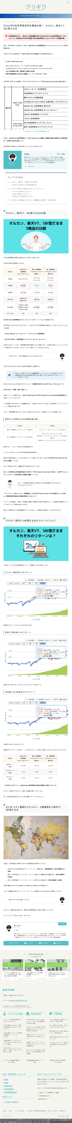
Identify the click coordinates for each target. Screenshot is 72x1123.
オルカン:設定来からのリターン (22, 191)
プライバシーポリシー (8, 1116)
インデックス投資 (19, 22)
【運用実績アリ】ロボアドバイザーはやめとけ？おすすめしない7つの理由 (12, 1042)
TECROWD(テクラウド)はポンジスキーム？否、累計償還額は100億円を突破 (35, 1021)
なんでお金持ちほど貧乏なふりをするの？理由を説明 (59, 1020)
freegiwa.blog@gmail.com (18, 1000)
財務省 (6, 1082)
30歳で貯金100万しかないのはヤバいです (59, 1037)
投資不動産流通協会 (10, 1092)
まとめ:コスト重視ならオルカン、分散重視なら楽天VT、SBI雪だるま (33, 200)
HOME (4, 1111)
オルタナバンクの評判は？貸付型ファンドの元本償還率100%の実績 (35, 1051)
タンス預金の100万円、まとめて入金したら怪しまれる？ (59, 1026)
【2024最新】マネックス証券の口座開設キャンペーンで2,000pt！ (12, 1034)
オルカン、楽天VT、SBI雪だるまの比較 (24, 182)
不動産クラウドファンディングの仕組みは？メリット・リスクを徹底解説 (35, 1044)
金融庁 (6, 1079)
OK (48, 1122)
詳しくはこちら (46, 16)
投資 (10, 1111)
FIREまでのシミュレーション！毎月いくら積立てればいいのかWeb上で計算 (12, 1049)
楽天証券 (37, 619)
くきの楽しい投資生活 (11, 1102)
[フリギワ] (36, 7)
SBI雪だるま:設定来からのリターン (23, 196)
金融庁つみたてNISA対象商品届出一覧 (37, 131)
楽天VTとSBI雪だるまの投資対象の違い (25, 185)
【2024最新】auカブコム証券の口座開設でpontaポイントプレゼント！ (12, 1027)
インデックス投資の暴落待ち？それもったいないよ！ (12, 1020)
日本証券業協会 (9, 1089)
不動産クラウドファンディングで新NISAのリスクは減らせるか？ (35, 1036)
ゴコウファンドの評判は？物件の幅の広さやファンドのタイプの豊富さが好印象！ (35, 1028)
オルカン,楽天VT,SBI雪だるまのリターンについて (27, 188)
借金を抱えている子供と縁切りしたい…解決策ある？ (59, 1032)
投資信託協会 (8, 1086)
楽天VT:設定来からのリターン (22, 194)
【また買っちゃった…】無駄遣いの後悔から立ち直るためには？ (59, 1044)
